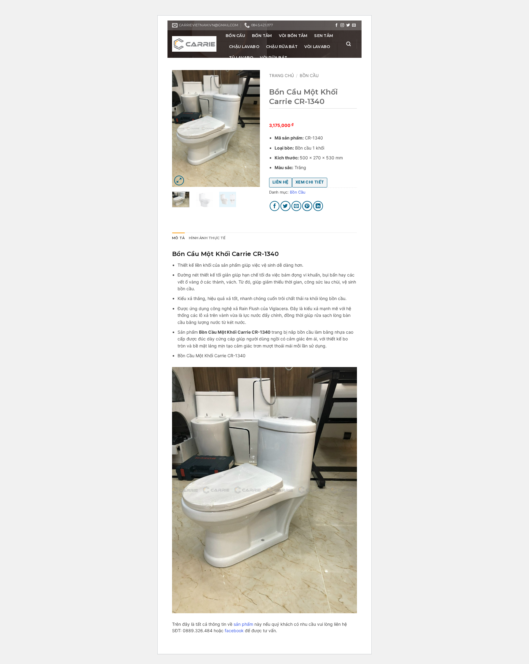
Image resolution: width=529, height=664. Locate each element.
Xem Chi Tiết (309, 182)
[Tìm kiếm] (348, 44)
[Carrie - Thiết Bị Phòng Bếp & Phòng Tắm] (194, 44)
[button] (179, 181)
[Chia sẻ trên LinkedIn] (318, 206)
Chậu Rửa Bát (282, 46)
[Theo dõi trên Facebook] (336, 25)
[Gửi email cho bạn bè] (296, 206)
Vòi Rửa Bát (273, 57)
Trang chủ (281, 75)
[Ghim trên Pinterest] (307, 206)
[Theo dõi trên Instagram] (342, 25)
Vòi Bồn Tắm (293, 35)
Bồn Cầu (235, 35)
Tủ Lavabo (241, 57)
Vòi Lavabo (317, 46)
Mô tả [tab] (178, 238)
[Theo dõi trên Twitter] (348, 25)
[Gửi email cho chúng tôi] (354, 25)
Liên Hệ (280, 182)
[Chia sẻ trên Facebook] (275, 206)
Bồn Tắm (262, 35)
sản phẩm (243, 624)
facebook (234, 630)
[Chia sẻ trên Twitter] (285, 206)
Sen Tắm (323, 35)
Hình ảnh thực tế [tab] (207, 238)
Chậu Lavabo (244, 46)
